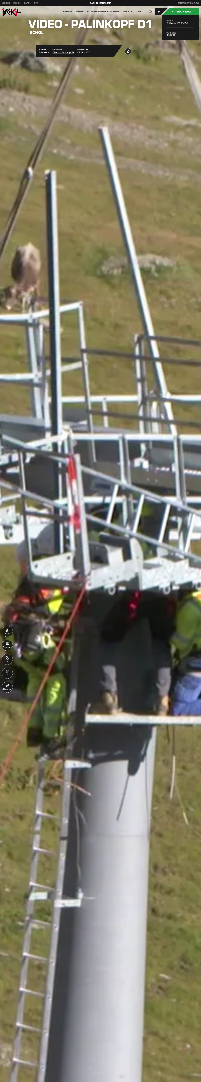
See (36, 3)
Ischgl (16, 3)
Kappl (27, 3)
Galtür (6, 3)
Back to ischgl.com (100, 3)
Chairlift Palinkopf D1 (63, 52)
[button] (150, 11)
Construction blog (188, 3)
